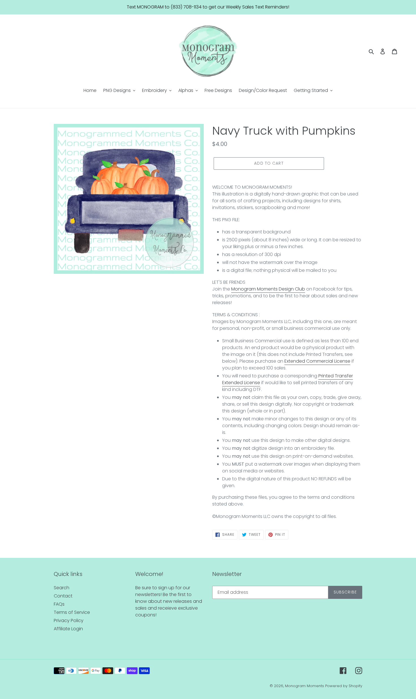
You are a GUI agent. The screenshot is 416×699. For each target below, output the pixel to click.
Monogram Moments (304, 686)
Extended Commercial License (317, 361)
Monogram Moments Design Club (268, 289)
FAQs (59, 604)
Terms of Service (72, 612)
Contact (63, 596)
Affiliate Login (68, 628)
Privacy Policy (68, 620)
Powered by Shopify (343, 686)
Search (61, 587)
